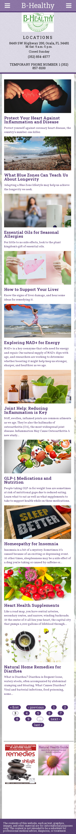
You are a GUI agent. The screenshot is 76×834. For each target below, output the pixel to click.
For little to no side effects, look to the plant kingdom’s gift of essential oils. (32, 244)
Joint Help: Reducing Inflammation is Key (26, 410)
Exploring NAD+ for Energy (32, 342)
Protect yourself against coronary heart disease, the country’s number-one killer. (37, 130)
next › (55, 719)
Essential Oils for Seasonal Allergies (31, 234)
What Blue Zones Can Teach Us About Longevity (36, 177)
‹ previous (36, 707)
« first (14, 707)
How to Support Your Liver (31, 289)
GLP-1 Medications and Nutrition (27, 480)
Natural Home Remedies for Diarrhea (32, 669)
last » (38, 725)
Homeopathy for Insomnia (31, 543)
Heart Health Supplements (31, 605)
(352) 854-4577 (39, 57)
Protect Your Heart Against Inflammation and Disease (32, 120)
